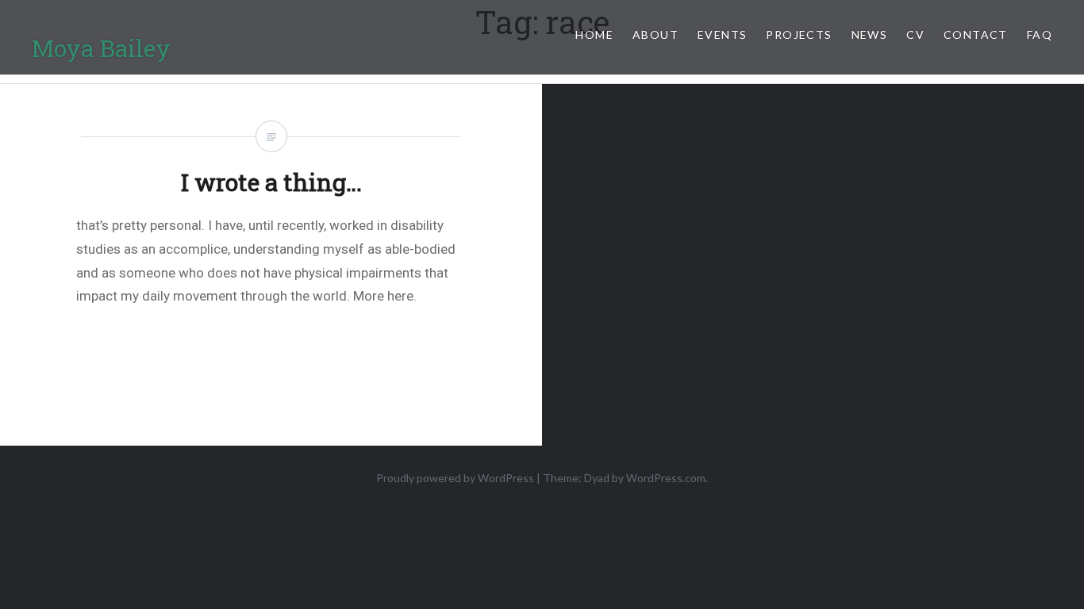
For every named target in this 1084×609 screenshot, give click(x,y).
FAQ (1039, 34)
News (869, 34)
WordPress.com (665, 478)
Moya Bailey (101, 48)
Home (594, 34)
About (655, 34)
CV (915, 34)
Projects (799, 34)
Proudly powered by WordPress (455, 478)
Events (722, 34)
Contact (976, 34)
